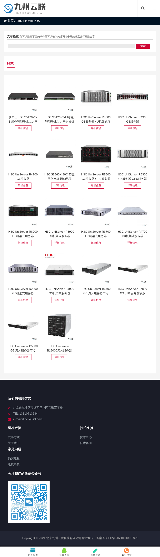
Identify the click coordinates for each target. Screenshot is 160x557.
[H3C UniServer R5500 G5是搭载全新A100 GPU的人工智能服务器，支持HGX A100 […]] (96, 154)
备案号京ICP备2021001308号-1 (116, 538)
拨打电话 (127, 555)
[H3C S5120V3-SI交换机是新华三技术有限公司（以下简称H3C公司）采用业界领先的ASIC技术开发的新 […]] (23, 96)
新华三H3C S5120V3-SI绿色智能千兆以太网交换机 (23, 121)
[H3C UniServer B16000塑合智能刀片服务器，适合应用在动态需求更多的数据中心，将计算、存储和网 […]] (60, 325)
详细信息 (23, 128)
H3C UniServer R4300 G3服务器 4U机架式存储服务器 (96, 121)
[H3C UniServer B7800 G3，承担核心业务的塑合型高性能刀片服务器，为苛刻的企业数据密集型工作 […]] (132, 268)
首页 (11, 20)
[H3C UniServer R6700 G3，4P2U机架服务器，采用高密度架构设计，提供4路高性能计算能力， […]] (96, 211)
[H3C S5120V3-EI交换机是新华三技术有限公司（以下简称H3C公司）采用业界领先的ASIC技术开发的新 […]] (60, 96)
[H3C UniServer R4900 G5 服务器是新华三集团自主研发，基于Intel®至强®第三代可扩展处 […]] (132, 96)
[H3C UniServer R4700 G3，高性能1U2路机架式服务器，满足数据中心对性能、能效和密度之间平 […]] (132, 211)
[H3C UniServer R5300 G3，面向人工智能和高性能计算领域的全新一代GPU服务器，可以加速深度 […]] (132, 154)
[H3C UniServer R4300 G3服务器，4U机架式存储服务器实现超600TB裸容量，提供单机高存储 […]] (96, 96)
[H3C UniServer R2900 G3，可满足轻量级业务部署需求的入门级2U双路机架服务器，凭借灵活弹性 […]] (23, 268)
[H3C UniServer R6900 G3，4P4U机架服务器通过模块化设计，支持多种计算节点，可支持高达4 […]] (60, 211)
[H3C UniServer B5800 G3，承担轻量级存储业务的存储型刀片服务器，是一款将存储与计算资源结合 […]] (23, 325)
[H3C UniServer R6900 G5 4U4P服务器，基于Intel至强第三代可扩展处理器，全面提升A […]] (23, 211)
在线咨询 (64, 555)
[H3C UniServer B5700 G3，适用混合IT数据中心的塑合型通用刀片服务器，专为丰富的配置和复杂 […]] (96, 268)
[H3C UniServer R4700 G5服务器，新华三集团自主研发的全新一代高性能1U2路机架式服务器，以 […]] (23, 154)
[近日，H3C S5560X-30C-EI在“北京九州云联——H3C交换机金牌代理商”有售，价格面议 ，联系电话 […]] (60, 154)
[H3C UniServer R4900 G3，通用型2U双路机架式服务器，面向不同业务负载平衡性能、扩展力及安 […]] (60, 268)
